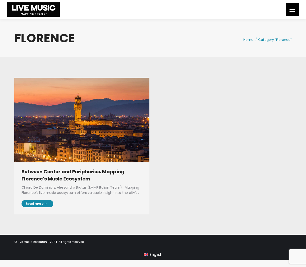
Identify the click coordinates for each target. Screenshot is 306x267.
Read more (35, 204)
